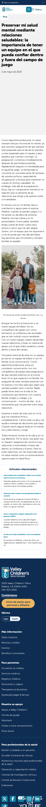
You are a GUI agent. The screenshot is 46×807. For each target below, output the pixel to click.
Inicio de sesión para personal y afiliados (18, 603)
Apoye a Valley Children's (14, 709)
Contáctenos (9, 595)
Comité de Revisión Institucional (18, 780)
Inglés (5, 619)
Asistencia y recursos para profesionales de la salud (22, 762)
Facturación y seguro (12, 684)
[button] (37, 9)
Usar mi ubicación (11, 2)
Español (15, 619)
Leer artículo (23, 482)
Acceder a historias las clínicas (17, 755)
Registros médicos (11, 678)
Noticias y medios (11, 642)
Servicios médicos (11, 673)
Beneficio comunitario (13, 653)
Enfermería (7, 785)
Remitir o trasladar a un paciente (18, 750)
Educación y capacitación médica (19, 769)
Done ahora (8, 731)
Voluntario (7, 720)
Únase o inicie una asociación (17, 725)
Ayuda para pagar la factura (15, 694)
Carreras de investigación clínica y (19, 774)
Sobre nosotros (9, 637)
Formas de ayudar (11, 715)
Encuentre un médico (13, 668)
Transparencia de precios (14, 689)
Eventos (6, 647)
